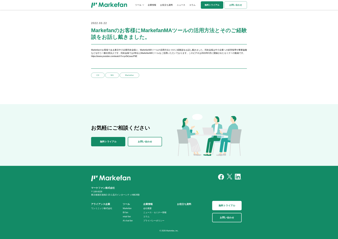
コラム (192, 5)
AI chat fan (128, 220)
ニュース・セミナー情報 (154, 212)
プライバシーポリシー (153, 220)
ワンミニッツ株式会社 (101, 208)
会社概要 (147, 208)
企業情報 (152, 5)
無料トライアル (212, 5)
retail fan (127, 216)
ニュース (181, 5)
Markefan (127, 208)
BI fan (125, 212)
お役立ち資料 (166, 5)
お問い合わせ (235, 5)
